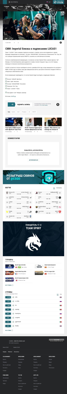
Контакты (16, 351)
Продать (5, 362)
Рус (61, 294)
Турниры (28, 6)
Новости (13, 6)
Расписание (51, 367)
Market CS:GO (16, 347)
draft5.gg (13, 96)
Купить (4, 359)
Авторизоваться (33, 160)
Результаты (59, 187)
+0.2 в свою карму (43, 105)
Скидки (4, 370)
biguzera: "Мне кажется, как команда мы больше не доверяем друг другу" (52, 128)
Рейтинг (10, 351)
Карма (4, 351)
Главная (6, 6)
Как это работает (22, 383)
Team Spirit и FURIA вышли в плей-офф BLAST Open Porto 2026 (13, 128)
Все (54, 187)
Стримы (20, 6)
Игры (19, 367)
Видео (50, 362)
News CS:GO (5, 347)
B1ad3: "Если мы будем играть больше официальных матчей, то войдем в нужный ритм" (33, 128)
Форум (50, 359)
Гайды (4, 383)
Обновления (21, 359)
